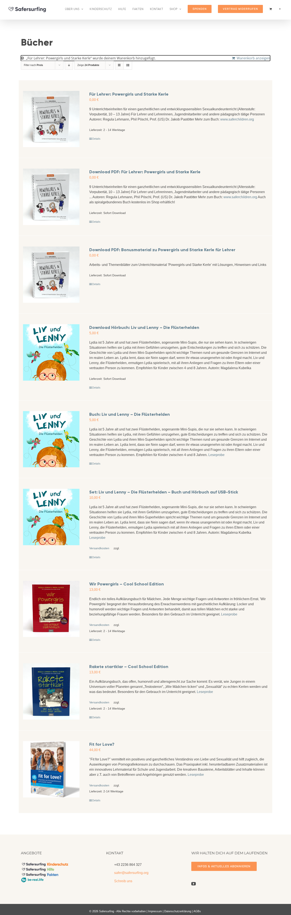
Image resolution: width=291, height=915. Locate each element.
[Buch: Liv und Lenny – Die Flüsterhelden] (51, 439)
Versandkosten (99, 548)
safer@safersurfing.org (131, 873)
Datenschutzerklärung (177, 911)
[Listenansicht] (128, 65)
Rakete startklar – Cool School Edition (128, 666)
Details (96, 138)
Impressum (155, 911)
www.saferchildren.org (237, 119)
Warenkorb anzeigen (253, 58)
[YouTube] (193, 884)
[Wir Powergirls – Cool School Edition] (51, 609)
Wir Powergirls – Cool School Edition (126, 584)
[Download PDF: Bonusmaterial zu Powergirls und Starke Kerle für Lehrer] (51, 275)
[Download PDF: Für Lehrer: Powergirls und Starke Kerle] (51, 197)
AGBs (197, 911)
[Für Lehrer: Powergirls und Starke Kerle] (51, 119)
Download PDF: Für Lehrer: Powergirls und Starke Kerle (144, 171)
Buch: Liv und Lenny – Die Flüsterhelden (129, 414)
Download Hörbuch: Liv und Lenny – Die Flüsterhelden (144, 327)
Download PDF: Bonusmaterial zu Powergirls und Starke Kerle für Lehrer (162, 249)
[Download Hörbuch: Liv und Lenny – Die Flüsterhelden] (51, 352)
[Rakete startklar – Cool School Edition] (51, 691)
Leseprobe (216, 455)
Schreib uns (123, 881)
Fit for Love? (101, 744)
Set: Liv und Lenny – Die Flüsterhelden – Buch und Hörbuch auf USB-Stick (163, 492)
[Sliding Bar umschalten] (280, 9)
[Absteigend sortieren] (69, 65)
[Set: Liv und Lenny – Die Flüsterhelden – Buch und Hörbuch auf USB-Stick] (51, 517)
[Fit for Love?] (51, 769)
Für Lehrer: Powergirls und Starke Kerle (129, 94)
